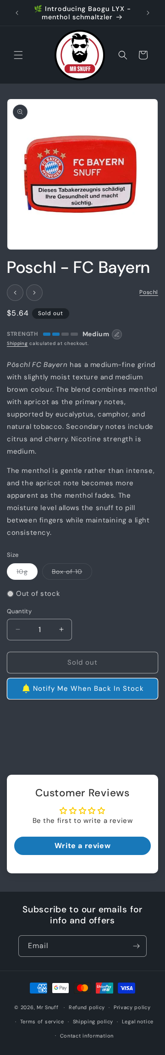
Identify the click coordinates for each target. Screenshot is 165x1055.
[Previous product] (15, 292)
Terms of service (42, 1021)
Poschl (148, 292)
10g (27, 573)
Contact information (87, 1036)
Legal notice (138, 1021)
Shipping (17, 343)
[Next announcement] (148, 13)
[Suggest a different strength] (117, 334)
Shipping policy (93, 1021)
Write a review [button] (82, 845)
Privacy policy (132, 1007)
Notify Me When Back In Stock (88, 688)
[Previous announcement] (17, 13)
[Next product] (34, 292)
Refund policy (87, 1007)
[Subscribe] (136, 946)
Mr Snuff (48, 1007)
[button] (18, 55)
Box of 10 (72, 573)
